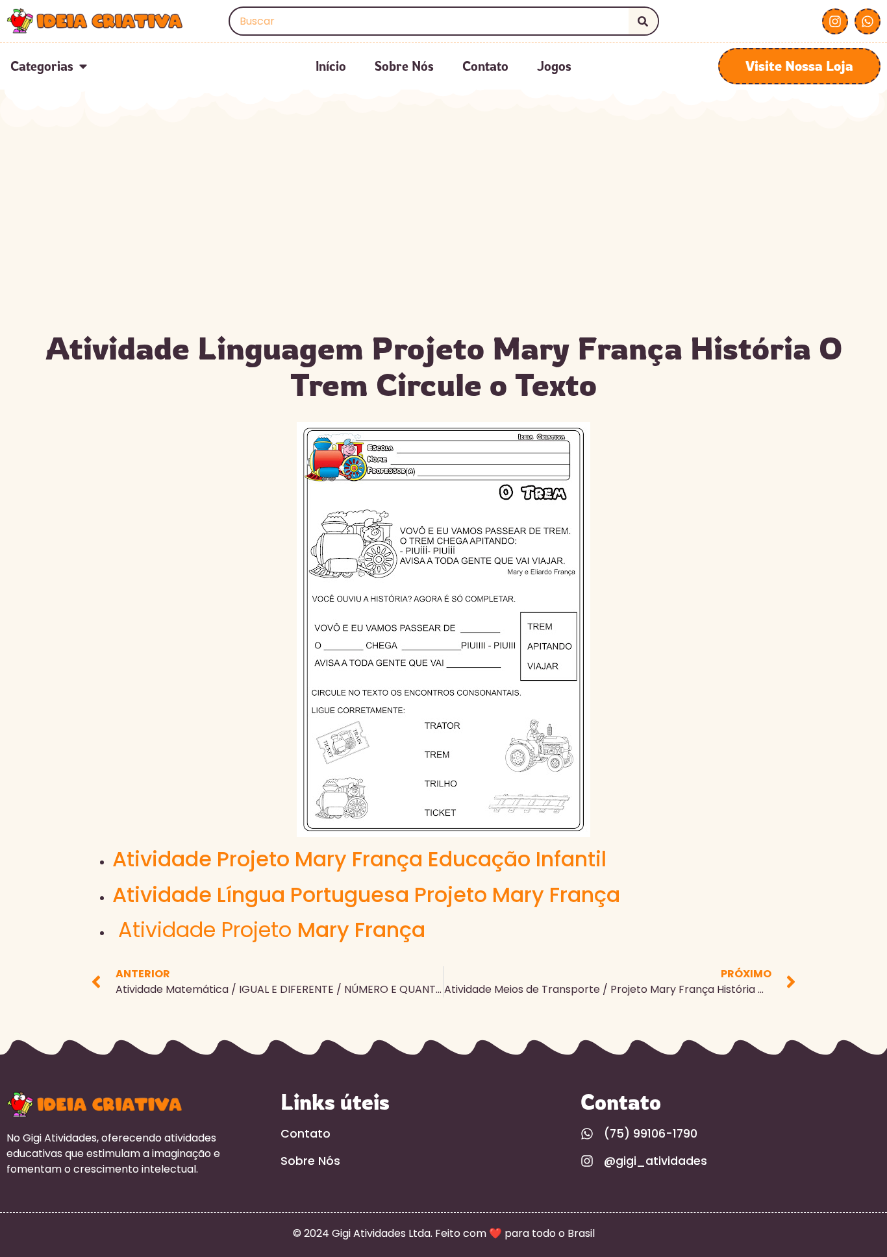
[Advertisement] (443, 226)
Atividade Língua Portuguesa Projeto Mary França (366, 894)
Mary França (271, 929)
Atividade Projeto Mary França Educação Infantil (359, 858)
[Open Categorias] (83, 66)
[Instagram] (835, 21)
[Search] (643, 21)
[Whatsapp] (868, 21)
